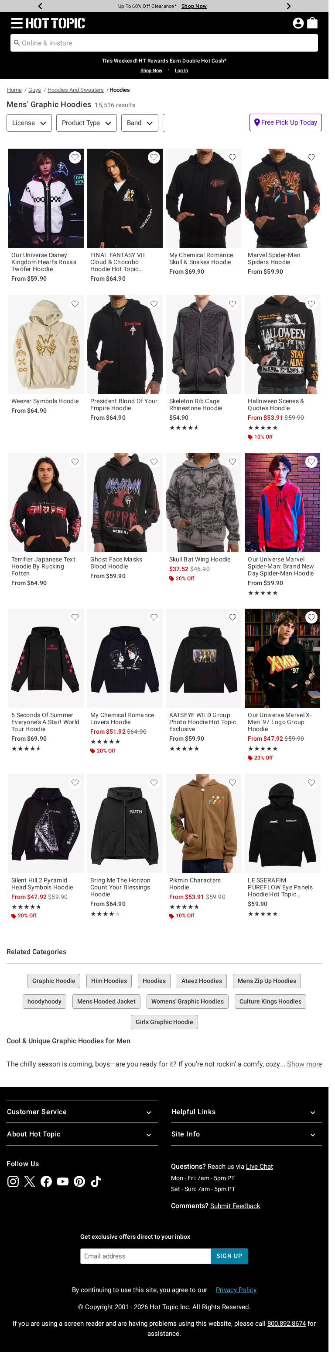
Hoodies (154, 980)
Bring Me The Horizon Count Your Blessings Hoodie (120, 887)
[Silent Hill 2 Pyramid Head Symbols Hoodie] (46, 823)
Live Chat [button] (259, 1167)
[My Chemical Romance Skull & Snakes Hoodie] (204, 198)
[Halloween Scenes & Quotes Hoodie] (282, 344)
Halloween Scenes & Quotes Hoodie (276, 404)
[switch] (286, 122)
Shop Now (194, 6)
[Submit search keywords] (17, 42)
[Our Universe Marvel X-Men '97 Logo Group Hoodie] (282, 658)
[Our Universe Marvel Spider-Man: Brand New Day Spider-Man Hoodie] (282, 502)
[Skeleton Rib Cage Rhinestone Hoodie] (204, 344)
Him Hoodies (109, 980)
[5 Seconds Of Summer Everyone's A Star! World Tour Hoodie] (46, 658)
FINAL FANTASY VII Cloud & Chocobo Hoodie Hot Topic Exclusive (117, 261)
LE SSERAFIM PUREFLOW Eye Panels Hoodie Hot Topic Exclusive (280, 887)
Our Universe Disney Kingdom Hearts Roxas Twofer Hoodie (43, 261)
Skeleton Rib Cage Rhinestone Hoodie (195, 404)
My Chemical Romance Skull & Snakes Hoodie (201, 258)
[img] (13, 1181)
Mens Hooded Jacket (106, 1001)
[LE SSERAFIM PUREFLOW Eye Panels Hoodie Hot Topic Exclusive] (282, 823)
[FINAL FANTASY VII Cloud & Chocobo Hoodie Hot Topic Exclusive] (125, 198)
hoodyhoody (44, 1001)
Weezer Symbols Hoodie (45, 400)
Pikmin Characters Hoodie (195, 884)
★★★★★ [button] (183, 427)
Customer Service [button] (37, 1112)
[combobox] (164, 43)
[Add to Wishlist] (75, 157)
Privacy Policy (236, 1290)
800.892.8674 (286, 1324)
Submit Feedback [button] (235, 1206)
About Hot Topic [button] (34, 1134)
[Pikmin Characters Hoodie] (204, 823)
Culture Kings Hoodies (270, 1001)
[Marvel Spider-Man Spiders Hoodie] (282, 198)
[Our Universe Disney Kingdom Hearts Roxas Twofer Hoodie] (46, 198)
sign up (229, 1255)
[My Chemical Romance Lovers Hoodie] (125, 658)
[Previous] (40, 6)
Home (14, 90)
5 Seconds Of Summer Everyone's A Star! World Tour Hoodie (45, 721)
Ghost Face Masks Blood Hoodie (116, 563)
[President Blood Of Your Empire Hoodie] (125, 344)
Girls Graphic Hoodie (164, 1021)
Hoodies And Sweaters (76, 90)
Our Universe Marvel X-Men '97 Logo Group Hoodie (280, 721)
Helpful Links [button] (193, 1112)
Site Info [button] (185, 1134)
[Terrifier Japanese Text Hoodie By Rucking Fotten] (46, 502)
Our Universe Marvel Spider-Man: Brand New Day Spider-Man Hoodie (281, 566)
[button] (15, 23)
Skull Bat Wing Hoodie (200, 559)
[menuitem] (312, 22)
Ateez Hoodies (201, 980)
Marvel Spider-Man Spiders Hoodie (274, 258)
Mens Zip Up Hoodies (267, 980)
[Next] (288, 6)
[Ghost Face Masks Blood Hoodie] (125, 502)
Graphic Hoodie (53, 980)
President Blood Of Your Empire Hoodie (124, 404)
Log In (181, 70)
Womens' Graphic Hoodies (187, 1001)
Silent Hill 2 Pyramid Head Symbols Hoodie (42, 884)
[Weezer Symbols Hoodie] (46, 344)
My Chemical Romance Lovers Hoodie (122, 718)
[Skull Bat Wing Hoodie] (204, 502)
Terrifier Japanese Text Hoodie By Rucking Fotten (43, 566)
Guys (34, 90)
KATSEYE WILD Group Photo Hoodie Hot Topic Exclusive (202, 721)
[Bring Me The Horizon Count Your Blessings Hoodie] (125, 823)
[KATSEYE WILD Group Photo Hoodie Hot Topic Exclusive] (204, 658)
